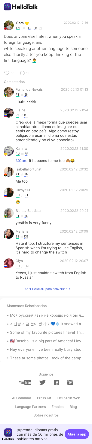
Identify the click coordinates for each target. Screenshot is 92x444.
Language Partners (30, 407)
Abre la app (76, 434)
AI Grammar (21, 398)
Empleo (58, 407)
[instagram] (70, 382)
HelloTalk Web (68, 398)
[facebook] (56, 382)
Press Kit (44, 398)
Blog (73, 407)
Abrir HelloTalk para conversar (46, 289)
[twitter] (42, 382)
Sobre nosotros (46, 415)
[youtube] (25, 382)
